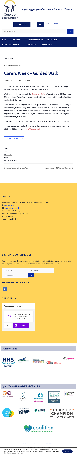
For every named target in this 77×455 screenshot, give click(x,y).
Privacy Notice (19, 453)
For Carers (16, 39)
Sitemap (25, 443)
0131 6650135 (55, 23)
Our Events (31, 44)
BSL (40, 24)
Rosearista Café (38, 94)
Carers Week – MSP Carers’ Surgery (57, 168)
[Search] (70, 31)
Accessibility (49, 443)
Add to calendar (14, 139)
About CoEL (52, 39)
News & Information (10, 44)
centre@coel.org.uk (32, 129)
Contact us (22, 24)
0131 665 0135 (9, 205)
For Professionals (35, 39)
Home (4, 39)
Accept (67, 451)
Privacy (36, 443)
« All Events (8, 58)
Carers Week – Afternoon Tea (17, 168)
